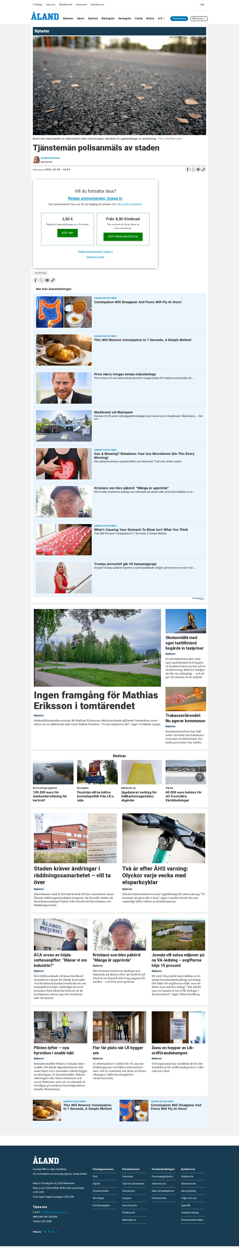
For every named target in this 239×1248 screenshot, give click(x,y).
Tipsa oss (50, 4)
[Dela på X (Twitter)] (193, 169)
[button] (39, 777)
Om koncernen (159, 1198)
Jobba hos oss (159, 1183)
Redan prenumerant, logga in (95, 198)
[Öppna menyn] (202, 4)
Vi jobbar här (187, 1176)
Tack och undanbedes (133, 1183)
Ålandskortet (65, 4)
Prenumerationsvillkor (192, 1220)
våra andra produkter (129, 204)
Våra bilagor (98, 1198)
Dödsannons (128, 1191)
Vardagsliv (124, 18)
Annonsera (81, 4)
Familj (139, 18)
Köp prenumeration (123, 236)
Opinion (93, 18)
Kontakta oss (97, 4)
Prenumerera (179, 18)
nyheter (40, 273)
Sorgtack (126, 1198)
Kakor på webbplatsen (163, 1191)
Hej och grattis (129, 1205)
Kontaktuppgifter (101, 1205)
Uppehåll (185, 1205)
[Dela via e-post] (198, 169)
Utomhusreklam (101, 1191)
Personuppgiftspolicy (162, 1176)
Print (95, 1176)
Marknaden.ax (129, 1220)
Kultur (150, 18)
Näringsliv (108, 18)
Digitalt (96, 1183)
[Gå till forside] (45, 16)
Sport (80, 18)
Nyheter (68, 18)
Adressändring (188, 1191)
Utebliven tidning (190, 1212)
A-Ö (160, 18)
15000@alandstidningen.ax (54, 1212)
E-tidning (37, 4)
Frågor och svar (189, 1198)
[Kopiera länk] (203, 169)
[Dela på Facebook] (187, 169)
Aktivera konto (95, 256)
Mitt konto (197, 18)
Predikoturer (128, 1212)
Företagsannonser (103, 1169)
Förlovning (127, 1176)
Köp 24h (67, 232)
